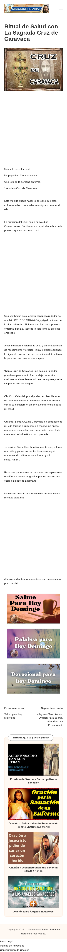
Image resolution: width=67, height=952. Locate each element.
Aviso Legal (6, 941)
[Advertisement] (33, 127)
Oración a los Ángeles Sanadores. (33, 911)
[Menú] (61, 9)
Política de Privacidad (12, 945)
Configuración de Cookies (14, 950)
